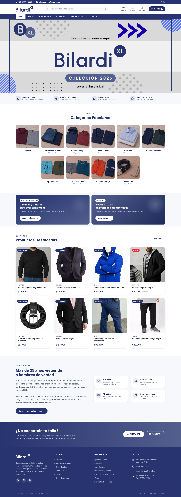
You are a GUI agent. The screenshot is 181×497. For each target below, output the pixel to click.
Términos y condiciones (104, 478)
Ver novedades (28, 218)
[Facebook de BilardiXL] (164, 2)
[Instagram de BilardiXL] (161, 2)
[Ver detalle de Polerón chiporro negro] (147, 264)
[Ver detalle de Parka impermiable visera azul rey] (109, 264)
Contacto (93, 16)
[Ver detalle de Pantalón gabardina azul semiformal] (109, 315)
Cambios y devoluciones (104, 474)
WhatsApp (135, 434)
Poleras (59, 460)
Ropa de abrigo (62, 467)
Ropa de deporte (63, 478)
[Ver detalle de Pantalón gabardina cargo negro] (147, 315)
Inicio (20, 16)
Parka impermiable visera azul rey (109, 287)
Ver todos (158, 238)
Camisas (59, 474)
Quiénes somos (77, 16)
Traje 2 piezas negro (65, 339)
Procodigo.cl (160, 493)
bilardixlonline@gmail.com (49, 2)
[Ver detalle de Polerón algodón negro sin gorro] (33, 264)
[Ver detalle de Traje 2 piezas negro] (71, 315)
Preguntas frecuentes (103, 482)
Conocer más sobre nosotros (32, 411)
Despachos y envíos (102, 471)
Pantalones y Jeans (64, 463)
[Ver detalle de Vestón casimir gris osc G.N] (71, 264)
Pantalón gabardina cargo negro (146, 339)
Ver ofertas (103, 218)
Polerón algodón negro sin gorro (32, 287)
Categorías (44, 16)
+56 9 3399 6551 (25, 2)
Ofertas (61, 16)
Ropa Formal (61, 471)
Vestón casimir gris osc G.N (68, 287)
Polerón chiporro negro (142, 287)
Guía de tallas (99, 467)
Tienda (31, 16)
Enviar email (155, 434)
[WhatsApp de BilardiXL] (29, 480)
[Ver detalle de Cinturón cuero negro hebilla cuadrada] (33, 315)
